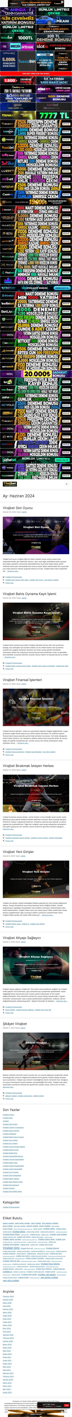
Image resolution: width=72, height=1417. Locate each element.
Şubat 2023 (7, 1392)
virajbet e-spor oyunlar (39, 838)
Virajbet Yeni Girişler (18, 852)
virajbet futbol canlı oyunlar (19, 1242)
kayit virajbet (10, 1010)
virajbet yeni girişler (37, 924)
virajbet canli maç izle (9, 1237)
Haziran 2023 (8, 1380)
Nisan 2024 (7, 1348)
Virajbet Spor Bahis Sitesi (12, 1191)
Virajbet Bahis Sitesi (11, 1234)
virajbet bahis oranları (32, 1232)
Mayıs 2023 (7, 1383)
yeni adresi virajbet (51, 580)
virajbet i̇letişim (21, 1253)
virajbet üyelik (23, 1277)
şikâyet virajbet (11, 1096)
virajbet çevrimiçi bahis (10, 1277)
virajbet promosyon (22, 1266)
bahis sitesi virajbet (22, 1223)
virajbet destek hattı (7, 1242)
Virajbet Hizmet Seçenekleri (13, 1159)
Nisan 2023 (7, 1386)
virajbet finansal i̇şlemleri (14, 752)
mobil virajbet (8, 1229)
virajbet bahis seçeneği (61, 1232)
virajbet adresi (61, 1229)
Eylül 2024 (7, 1332)
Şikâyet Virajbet (15, 1024)
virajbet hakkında (61, 1251)
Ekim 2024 (7, 1328)
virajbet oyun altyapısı (56, 1261)
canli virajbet (36, 1223)
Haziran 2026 (8, 1300)
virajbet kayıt (31, 1253)
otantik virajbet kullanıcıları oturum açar (23, 1229)
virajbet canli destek (58, 1234)
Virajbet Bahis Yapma (11, 1179)
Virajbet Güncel (52, 1248)
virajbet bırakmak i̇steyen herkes (17, 838)
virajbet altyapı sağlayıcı (25, 1010)
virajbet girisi (24, 1245)
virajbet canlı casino (37, 1237)
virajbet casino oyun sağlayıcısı (29, 1239)
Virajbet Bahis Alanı (10, 1163)
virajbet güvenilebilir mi (38, 1251)
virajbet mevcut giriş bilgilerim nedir (57, 1256)
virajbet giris (52, 1242)
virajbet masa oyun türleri (9, 1256)
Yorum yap (9, 583)
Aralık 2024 (7, 1322)
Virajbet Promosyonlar (13, 577)
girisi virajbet (8, 1226)
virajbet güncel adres (9, 1251)
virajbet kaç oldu (62, 666)
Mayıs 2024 (7, 1344)
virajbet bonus (35, 1234)
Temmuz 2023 (8, 1376)
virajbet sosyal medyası (29, 1269)
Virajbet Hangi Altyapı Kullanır (14, 1147)
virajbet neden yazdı (13, 924)
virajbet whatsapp (55, 838)
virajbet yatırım (15, 1274)
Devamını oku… (13, 571)
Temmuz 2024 (8, 1338)
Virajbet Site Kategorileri (12, 1175)
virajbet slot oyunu (36, 580)
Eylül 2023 (7, 1370)
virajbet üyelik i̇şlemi (34, 1277)
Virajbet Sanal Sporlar (11, 1131)
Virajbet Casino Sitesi (46, 1239)
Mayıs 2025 (7, 1312)
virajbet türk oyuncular (61, 1272)
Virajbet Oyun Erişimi (10, 1172)
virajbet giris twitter (46, 1245)
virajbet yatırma (6, 1274)
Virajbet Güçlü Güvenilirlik (12, 1169)
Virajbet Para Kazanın (11, 1185)
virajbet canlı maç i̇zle (43, 1010)
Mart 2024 (7, 1351)
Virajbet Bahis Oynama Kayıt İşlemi (29, 594)
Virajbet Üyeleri (8, 1188)
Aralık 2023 (7, 1360)
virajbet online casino (44, 1261)
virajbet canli (45, 1234)
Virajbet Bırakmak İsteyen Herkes (28, 766)
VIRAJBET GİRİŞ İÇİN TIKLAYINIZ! (36, 74)
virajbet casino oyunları (12, 1239)
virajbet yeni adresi (47, 1274)
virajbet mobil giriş (8, 1258)
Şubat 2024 (7, 1354)
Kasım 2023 (7, 1364)
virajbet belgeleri (25, 1234)
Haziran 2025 (8, 1309)
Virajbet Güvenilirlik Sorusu (13, 1156)
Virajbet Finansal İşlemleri (22, 680)
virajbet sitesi (19, 1269)
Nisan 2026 (7, 1303)
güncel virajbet (32, 1226)
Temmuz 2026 (8, 1296)
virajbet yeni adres (29, 1274)
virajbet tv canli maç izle (35, 1272)
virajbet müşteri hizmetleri (35, 1258)
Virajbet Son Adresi (10, 1143)
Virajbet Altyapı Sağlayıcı (22, 938)
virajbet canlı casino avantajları (43, 666)
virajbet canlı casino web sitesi (16, 580)
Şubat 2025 (7, 1316)
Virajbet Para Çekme (50, 1264)
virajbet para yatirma (33, 1264)
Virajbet (6, 1121)
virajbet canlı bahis (25, 1096)
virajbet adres (49, 1229)
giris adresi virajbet (50, 1223)
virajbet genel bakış (32, 1242)
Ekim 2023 (7, 1367)
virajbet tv (25, 924)
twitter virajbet (37, 1229)
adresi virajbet (8, 1223)
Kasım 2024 (7, 1325)
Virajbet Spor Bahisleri (33, 752)
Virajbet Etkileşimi (9, 1134)
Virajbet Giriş (8, 1118)
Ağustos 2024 (8, 1335)
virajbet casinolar (48, 1237)
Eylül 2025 (7, 1306)
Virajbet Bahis (18, 1231)
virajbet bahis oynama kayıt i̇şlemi (18, 666)
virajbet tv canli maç (19, 1272)
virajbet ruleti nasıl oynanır (52, 1266)
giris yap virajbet (20, 1226)
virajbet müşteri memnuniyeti (54, 1258)
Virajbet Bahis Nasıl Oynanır (13, 1137)
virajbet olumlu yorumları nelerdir (29, 1261)
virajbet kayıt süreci (43, 1253)
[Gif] (36, 202)
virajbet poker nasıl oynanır (9, 1266)
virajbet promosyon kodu (37, 1266)
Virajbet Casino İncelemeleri (13, 1166)
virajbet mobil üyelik (20, 1258)
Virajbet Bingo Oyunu (11, 1150)
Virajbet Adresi (8, 1115)
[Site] (36, 123)
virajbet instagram (9, 1253)
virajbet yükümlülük (61, 1274)
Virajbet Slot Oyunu (18, 508)
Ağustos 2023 (8, 1373)
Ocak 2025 (7, 1319)
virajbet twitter (38, 1096)
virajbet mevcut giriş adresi (39, 1256)
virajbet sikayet (8, 1269)
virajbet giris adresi (11, 1244)
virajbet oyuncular (7, 1264)
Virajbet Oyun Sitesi (10, 1140)
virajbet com (60, 1239)
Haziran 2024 (8, 1341)
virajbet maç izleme (23, 1256)
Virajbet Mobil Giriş (10, 1153)
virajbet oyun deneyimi (19, 1264)
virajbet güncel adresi (23, 1251)
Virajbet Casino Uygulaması (13, 1127)
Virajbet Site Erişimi (10, 1124)
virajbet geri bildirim (43, 1242)
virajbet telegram (59, 1269)
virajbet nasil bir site (11, 1261)
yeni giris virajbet (49, 752)
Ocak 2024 (7, 1357)
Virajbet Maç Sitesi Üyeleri (13, 1182)
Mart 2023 (7, 1389)
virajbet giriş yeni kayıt (39, 1248)
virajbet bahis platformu (47, 1232)
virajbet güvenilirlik (50, 1251)
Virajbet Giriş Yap (27, 1248)
